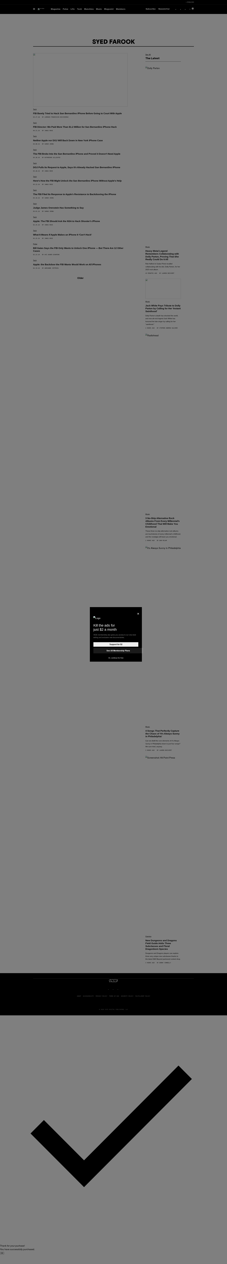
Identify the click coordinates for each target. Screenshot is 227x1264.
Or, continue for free (115, 658)
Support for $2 (115, 644)
